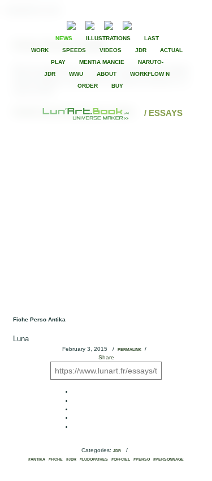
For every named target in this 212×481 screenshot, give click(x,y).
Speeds (74, 50)
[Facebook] (157, 24)
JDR (140, 50)
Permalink (129, 349)
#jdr (71, 459)
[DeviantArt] (90, 24)
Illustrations (108, 38)
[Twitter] (166, 24)
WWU (76, 74)
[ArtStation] (108, 24)
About (106, 74)
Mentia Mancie (101, 62)
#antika (36, 459)
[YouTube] (144, 24)
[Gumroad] (71, 24)
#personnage (168, 459)
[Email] (40, 24)
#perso (141, 459)
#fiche (56, 459)
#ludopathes (94, 459)
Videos (110, 50)
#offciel (120, 459)
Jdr (117, 451)
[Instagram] (127, 24)
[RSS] (54, 24)
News (63, 38)
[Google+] (176, 24)
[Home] (86, 113)
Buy (117, 86)
